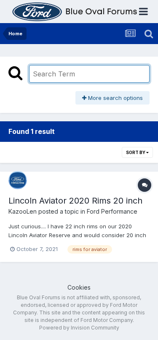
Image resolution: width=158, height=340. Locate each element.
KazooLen (22, 211)
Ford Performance (112, 211)
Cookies (79, 287)
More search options (114, 97)
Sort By (136, 152)
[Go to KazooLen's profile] (17, 180)
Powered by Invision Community (79, 327)
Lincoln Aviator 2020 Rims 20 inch (75, 201)
